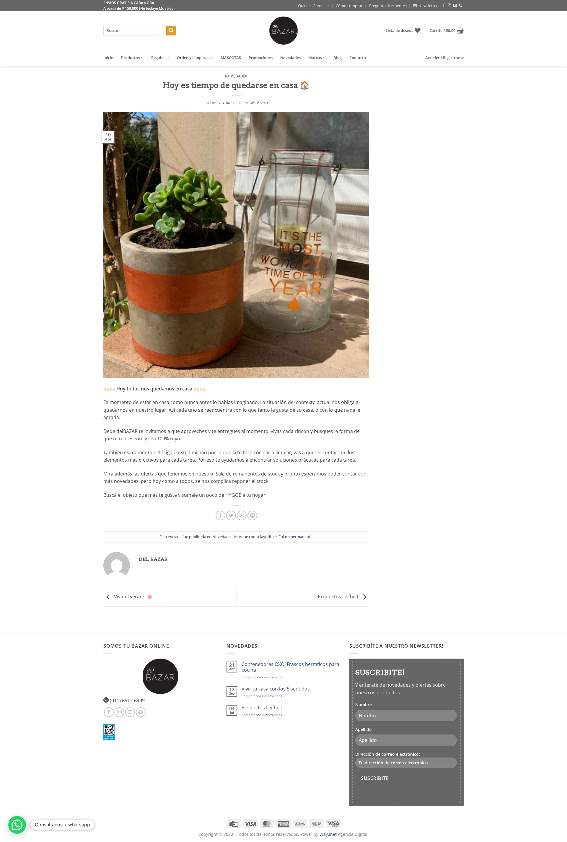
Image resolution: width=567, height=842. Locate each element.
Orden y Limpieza (193, 57)
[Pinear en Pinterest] (252, 515)
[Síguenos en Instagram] (449, 6)
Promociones (261, 57)
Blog (337, 57)
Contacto (357, 57)
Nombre (363, 704)
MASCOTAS (231, 57)
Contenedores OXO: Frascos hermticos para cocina (290, 667)
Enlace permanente (295, 536)
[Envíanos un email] (455, 6)
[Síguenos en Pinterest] (141, 712)
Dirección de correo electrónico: (387, 754)
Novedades (290, 57)
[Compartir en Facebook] (220, 515)
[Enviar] (171, 31)
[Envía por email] (242, 515)
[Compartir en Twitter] (231, 515)
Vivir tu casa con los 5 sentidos (276, 689)
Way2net (328, 834)
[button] (425, 5)
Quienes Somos (311, 5)
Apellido (363, 729)
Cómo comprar (349, 5)
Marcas (315, 57)
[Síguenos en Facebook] (444, 6)
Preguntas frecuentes (388, 5)
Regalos (158, 57)
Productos (130, 57)
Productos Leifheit (339, 596)
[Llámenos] (460, 6)
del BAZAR (259, 102)
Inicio (108, 57)
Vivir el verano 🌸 (133, 596)
